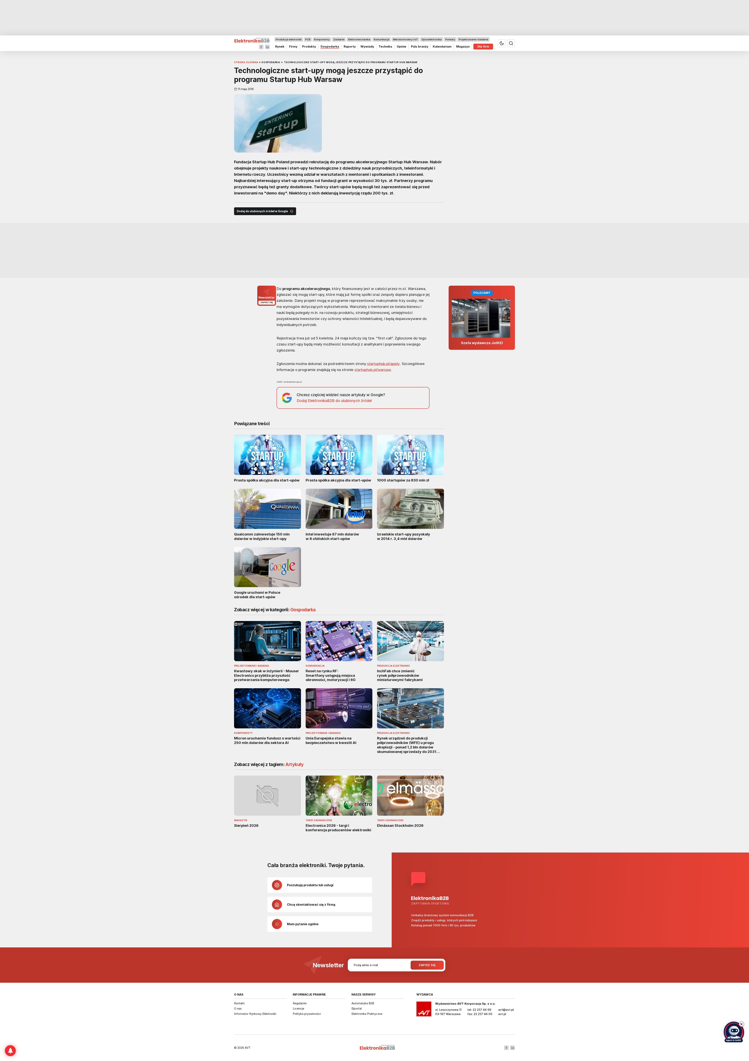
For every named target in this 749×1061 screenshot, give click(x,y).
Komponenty (322, 39)
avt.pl (502, 1014)
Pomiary (450, 39)
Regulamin (300, 1003)
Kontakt (239, 1003)
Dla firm (483, 46)
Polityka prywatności (307, 1014)
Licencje (298, 1008)
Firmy (293, 46)
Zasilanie (338, 39)
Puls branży (419, 46)
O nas (238, 1008)
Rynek (279, 46)
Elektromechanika (359, 39)
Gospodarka (329, 46)
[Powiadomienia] (10, 1050)
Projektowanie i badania (473, 39)
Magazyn (463, 46)
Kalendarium (442, 46)
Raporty (350, 46)
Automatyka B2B (362, 1003)
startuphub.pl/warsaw (372, 370)
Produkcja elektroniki (289, 39)
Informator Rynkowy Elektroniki (255, 1014)
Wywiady (367, 46)
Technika (385, 46)
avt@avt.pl (506, 1010)
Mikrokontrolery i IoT (405, 39)
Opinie (401, 46)
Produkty (309, 46)
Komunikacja (381, 39)
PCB (307, 39)
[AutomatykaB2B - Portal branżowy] (252, 40)
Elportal (356, 1008)
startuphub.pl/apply (383, 363)
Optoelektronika (432, 39)
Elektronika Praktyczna (366, 1014)
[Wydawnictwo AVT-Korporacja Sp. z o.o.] (423, 1010)
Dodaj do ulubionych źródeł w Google (262, 211)
